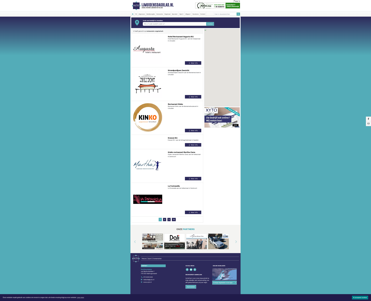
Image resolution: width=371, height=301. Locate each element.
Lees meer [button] (80, 297)
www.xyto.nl (147, 282)
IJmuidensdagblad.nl (158, 5)
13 (174, 219)
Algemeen (142, 14)
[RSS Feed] (195, 269)
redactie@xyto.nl (148, 279)
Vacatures (195, 14)
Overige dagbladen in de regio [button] (223, 282)
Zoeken (210, 24)
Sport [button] (181, 14)
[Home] (132, 14)
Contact (202, 14)
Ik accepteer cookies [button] (360, 297)
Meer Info (194, 63)
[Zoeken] (238, 14)
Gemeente (159, 14)
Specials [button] (174, 14)
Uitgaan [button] (187, 14)
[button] (132, 242)
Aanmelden (191, 287)
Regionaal (167, 14)
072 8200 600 (148, 277)
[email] (368, 123)
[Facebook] (187, 269)
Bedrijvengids (151, 14)
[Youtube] (191, 269)
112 (136, 14)
